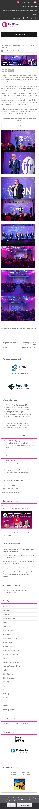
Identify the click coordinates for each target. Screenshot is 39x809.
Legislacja (6, 658)
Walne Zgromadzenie (9, 710)
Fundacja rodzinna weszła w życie (17, 423)
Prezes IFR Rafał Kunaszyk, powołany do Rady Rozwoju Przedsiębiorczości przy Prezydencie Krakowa (17, 574)
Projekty (5, 690)
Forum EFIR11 (9, 485)
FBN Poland (22, 104)
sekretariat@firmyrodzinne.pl (29, 6)
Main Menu (21, 34)
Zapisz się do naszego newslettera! (17, 724)
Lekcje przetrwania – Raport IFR (16, 412)
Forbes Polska (31, 80)
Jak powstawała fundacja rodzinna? (17, 425)
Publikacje (6, 694)
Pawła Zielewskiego (12, 111)
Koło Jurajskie (7, 634)
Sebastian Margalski (30, 89)
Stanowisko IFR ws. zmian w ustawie (17, 428)
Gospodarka (24, 328)
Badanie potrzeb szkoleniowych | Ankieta (19, 414)
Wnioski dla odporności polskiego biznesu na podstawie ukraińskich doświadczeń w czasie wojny (20, 445)
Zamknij (11, 805)
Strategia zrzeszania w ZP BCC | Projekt (15, 568)
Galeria (18, 328)
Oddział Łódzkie (8, 674)
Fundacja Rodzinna (9, 618)
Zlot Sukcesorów (11, 592)
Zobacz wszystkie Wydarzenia (11, 493)
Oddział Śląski (7, 682)
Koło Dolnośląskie (8, 630)
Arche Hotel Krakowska (9, 82)
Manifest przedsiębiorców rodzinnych (18, 416)
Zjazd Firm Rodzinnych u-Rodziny (16, 590)
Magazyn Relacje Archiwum (11, 666)
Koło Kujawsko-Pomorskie (11, 638)
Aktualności (7, 328)
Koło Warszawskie (8, 642)
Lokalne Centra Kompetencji (12, 662)
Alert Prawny (7, 610)
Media (5, 670)
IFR (21, 51)
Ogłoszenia (6, 686)
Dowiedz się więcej (24, 805)
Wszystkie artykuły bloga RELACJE (17, 463)
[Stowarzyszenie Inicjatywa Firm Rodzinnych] (10, 24)
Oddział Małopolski (9, 678)
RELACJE (5, 698)
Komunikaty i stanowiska (11, 650)
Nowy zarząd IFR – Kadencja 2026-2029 (19, 407)
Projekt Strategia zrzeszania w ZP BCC (18, 409)
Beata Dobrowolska (8, 91)
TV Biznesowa (7, 702)
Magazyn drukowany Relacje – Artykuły (18, 470)
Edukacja (13, 328)
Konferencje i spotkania (10, 654)
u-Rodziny (6, 706)
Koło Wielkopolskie (9, 646)
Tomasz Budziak (23, 91)
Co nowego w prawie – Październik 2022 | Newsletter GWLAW (30, 345)
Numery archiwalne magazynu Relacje (18, 472)
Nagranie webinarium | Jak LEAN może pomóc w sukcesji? (10, 345)
